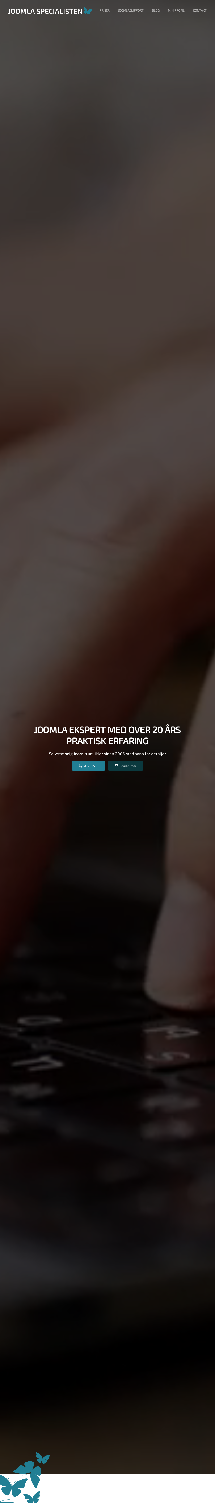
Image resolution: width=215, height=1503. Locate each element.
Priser (105, 10)
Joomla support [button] (131, 10)
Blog (156, 10)
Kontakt (200, 10)
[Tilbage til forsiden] (50, 10)
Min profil (176, 10)
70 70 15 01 (91, 766)
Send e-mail (128, 766)
